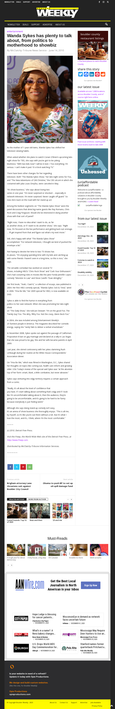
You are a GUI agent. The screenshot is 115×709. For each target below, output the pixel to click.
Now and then (36, 520)
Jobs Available (96, 702)
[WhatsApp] (29, 467)
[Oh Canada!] (57, 550)
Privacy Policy (97, 706)
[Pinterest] (23, 467)
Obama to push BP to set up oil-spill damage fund (58, 484)
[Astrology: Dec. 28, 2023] (102, 239)
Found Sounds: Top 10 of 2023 (16, 521)
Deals (18, 2)
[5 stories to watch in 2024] (102, 263)
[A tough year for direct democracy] (16, 550)
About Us (46, 2)
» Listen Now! (92, 201)
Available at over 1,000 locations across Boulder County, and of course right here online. (91, 94)
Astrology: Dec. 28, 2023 (85, 237)
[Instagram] (103, 2)
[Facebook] (99, 2)
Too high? (82, 224)
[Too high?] (102, 227)
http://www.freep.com (17, 440)
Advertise (36, 2)
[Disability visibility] (102, 275)
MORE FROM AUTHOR (37, 499)
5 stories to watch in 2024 (86, 261)
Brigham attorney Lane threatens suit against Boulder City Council (19, 486)
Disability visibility (85, 272)
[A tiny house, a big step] (37, 550)
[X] (107, 2)
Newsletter (9, 2)
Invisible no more (76, 557)
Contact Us (64, 702)
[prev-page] (68, 499)
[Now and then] (40, 510)
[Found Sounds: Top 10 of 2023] (17, 510)
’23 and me (57, 520)
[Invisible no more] (78, 550)
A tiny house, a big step (37, 557)
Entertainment (15, 31)
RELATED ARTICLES (16, 499)
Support (26, 2)
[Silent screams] (99, 550)
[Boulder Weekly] (57, 12)
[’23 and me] (62, 510)
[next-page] (71, 499)
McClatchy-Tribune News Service (28, 50)
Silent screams (95, 557)
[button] (106, 24)
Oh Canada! (53, 557)
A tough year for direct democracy (16, 558)
